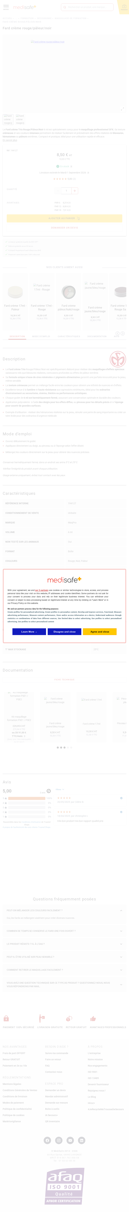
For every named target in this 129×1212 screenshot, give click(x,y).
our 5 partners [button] (41, 590)
